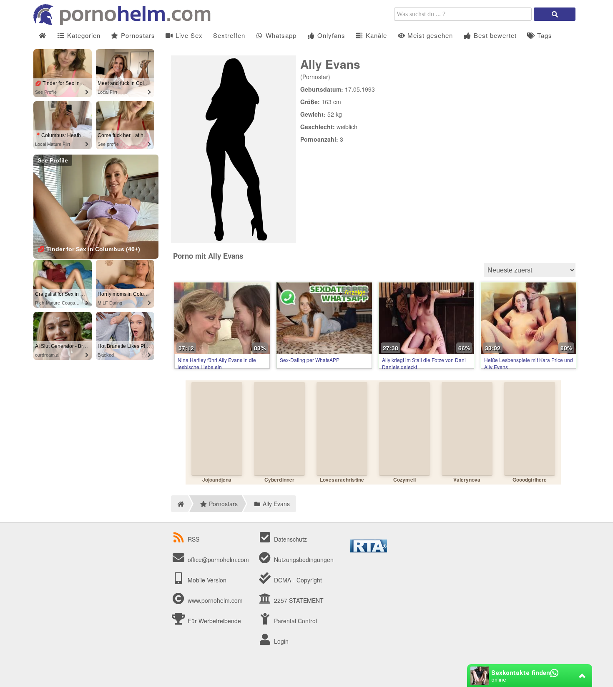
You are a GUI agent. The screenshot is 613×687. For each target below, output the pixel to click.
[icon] (42, 36)
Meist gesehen (429, 35)
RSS (193, 539)
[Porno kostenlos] (125, 22)
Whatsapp (280, 35)
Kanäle (375, 35)
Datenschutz (289, 539)
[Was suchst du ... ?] (554, 14)
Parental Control (294, 621)
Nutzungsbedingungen (303, 559)
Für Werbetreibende (213, 621)
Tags (543, 35)
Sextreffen (229, 35)
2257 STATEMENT (298, 600)
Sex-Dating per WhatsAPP (309, 359)
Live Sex (188, 35)
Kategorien (82, 35)
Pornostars (137, 35)
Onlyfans (330, 35)
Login (280, 641)
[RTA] (368, 550)
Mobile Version (206, 580)
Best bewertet (494, 35)
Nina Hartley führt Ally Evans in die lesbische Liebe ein (217, 363)
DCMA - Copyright (297, 580)
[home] (179, 503)
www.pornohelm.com (215, 600)
